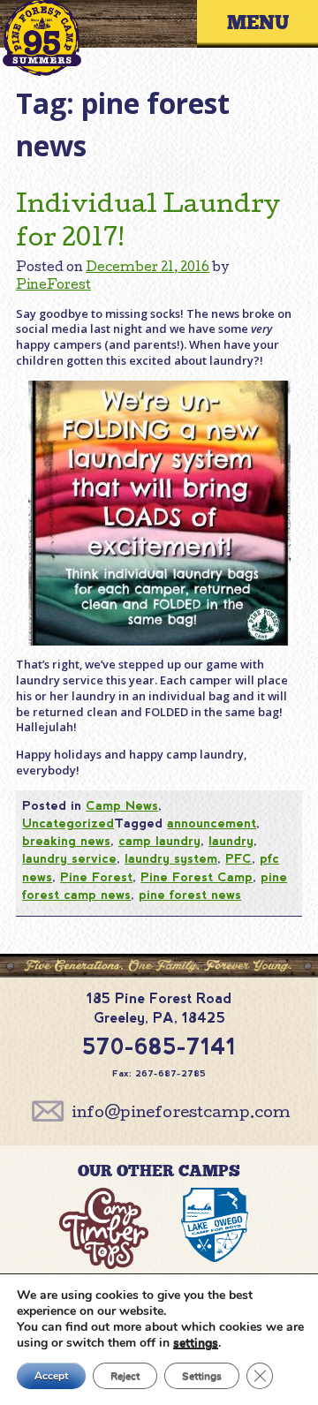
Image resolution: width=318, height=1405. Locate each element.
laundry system (171, 858)
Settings (202, 1376)
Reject (125, 1376)
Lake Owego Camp (214, 1232)
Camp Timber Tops (103, 1232)
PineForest (53, 286)
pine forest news (190, 895)
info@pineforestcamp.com (181, 1114)
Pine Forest (96, 877)
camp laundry (159, 841)
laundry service (69, 858)
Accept (51, 1376)
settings (195, 1343)
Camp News (122, 805)
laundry (231, 841)
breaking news (66, 841)
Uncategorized (68, 823)
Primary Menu (270, 22)
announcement (211, 823)
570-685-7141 (159, 1046)
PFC (238, 858)
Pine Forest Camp (196, 877)
